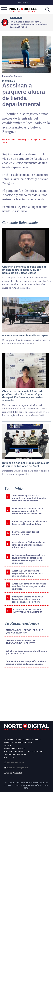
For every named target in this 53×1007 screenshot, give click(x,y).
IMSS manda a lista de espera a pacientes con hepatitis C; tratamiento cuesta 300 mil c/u (27, 511)
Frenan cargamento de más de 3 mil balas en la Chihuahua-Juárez (29, 522)
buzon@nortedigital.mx (17, 768)
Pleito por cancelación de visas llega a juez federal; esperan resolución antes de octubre (27, 599)
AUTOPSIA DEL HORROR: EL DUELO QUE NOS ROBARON (25, 631)
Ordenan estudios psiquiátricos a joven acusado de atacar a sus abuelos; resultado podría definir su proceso (28, 559)
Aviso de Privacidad (13, 773)
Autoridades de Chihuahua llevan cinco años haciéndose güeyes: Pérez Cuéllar (28, 545)
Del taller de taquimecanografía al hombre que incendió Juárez (26, 652)
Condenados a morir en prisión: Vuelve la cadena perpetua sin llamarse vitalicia (26, 662)
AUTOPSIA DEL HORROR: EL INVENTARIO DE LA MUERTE (28, 610)
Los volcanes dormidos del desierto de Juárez (25, 533)
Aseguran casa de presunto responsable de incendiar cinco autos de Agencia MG (27, 573)
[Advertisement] (26, 693)
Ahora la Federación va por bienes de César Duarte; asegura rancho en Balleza (29, 586)
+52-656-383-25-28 (15, 762)
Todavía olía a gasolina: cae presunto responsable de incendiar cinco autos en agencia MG (29, 498)
